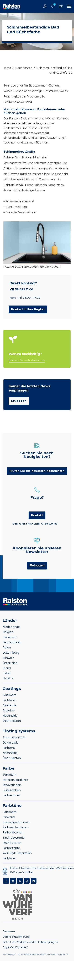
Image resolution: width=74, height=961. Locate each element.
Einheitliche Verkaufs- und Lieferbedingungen (30, 942)
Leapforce (63, 954)
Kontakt (37, 515)
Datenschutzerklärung (16, 937)
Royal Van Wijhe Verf (15, 947)
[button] (28, 309)
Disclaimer (9, 931)
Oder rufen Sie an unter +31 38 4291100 (34, 523)
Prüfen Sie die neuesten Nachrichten (37, 471)
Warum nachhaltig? (25, 354)
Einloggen (18, 400)
